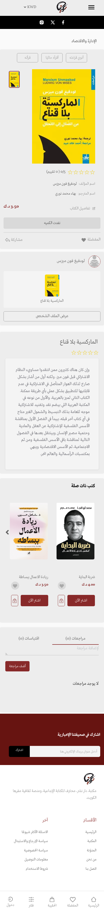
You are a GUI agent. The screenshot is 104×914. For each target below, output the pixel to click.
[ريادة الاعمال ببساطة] (28, 531)
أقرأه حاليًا (52, 57)
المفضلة (72, 905)
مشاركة (16, 240)
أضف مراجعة (17, 666)
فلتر (31, 905)
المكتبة (91, 841)
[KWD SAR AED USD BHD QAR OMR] (52, 7)
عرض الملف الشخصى (52, 316)
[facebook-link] (63, 22)
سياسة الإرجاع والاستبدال (31, 841)
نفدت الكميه (52, 223)
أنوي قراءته (76, 57)
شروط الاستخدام (37, 868)
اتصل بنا (91, 868)
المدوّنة (91, 850)
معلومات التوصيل (36, 859)
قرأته (27, 57)
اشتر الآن (81, 600)
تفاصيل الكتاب (80, 208)
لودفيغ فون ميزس (65, 183)
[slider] (85, 353)
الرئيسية (90, 832)
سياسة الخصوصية (36, 850)
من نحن (91, 859)
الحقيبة (52, 905)
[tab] (75, 639)
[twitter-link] (53, 22)
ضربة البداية (87, 577)
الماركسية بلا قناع (52, 300)
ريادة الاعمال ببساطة (33, 577)
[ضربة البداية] (75, 531)
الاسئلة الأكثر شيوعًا (35, 832)
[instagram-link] (42, 22)
